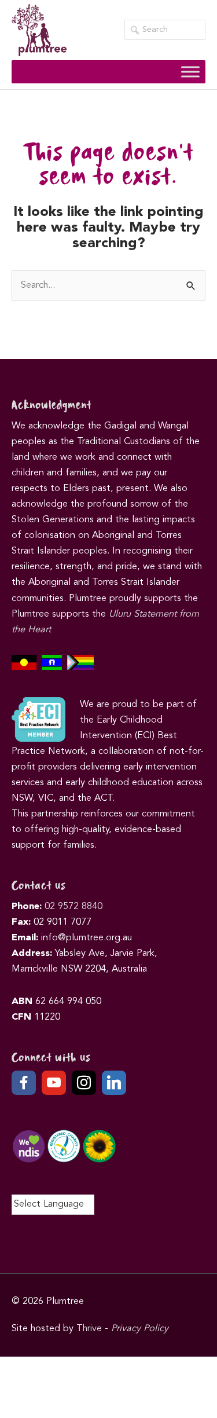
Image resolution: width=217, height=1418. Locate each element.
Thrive (89, 1328)
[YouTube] (54, 1083)
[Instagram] (84, 1083)
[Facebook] (24, 1083)
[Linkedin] (114, 1083)
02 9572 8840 (73, 906)
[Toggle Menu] (190, 71)
